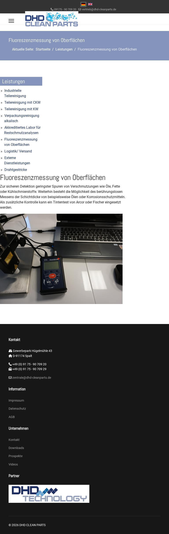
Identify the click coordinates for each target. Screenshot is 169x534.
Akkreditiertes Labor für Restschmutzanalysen (22, 130)
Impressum (16, 400)
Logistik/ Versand (18, 151)
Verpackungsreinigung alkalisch (21, 118)
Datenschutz (17, 408)
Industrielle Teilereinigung (15, 93)
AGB (12, 417)
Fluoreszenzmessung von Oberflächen (20, 142)
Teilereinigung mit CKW (22, 102)
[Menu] (11, 20)
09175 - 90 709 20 (65, 9)
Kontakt (14, 440)
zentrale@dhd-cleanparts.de (31, 377)
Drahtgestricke (15, 170)
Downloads (16, 448)
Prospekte (15, 456)
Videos (13, 464)
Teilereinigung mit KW (21, 109)
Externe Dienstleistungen (17, 160)
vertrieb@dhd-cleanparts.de (99, 9)
